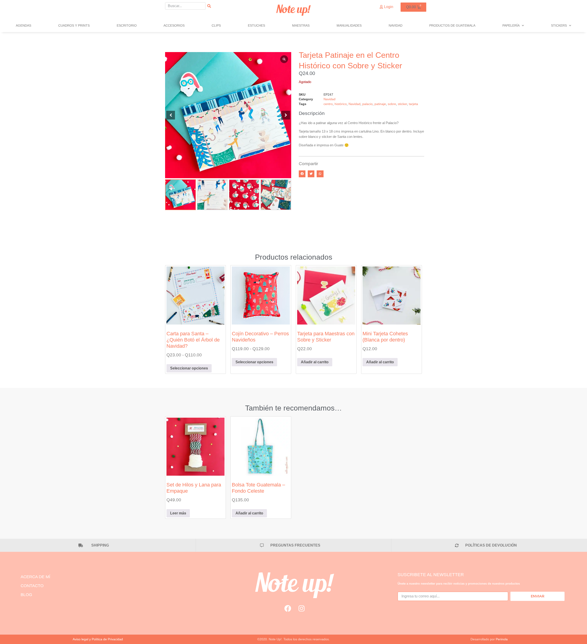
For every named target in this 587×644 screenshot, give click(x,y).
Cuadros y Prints (74, 25)
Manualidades (349, 25)
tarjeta (413, 104)
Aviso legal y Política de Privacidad (98, 639)
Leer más (178, 513)
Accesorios (174, 25)
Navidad (395, 25)
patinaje (380, 104)
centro (328, 104)
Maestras (301, 25)
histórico (341, 104)
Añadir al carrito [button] (315, 362)
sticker (402, 104)
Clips (216, 25)
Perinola (502, 639)
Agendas (23, 25)
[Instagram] (301, 608)
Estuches (256, 25)
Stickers (559, 25)
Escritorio (127, 25)
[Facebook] (287, 608)
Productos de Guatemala (452, 25)
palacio (367, 104)
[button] (285, 115)
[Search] (209, 6)
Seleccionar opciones (189, 368)
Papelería (511, 25)
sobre (392, 104)
